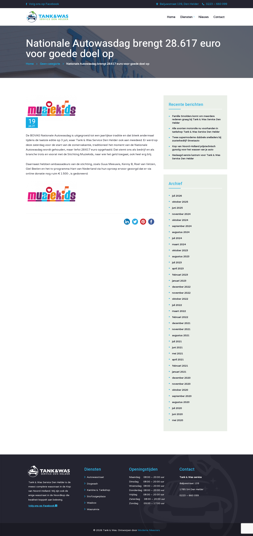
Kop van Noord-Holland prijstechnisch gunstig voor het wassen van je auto (193, 148)
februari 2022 (180, 317)
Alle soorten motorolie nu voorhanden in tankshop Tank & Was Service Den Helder (196, 130)
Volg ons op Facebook (44, 4)
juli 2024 (177, 238)
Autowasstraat (95, 477)
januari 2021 (179, 371)
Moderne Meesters (149, 530)
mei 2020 (177, 420)
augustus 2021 (180, 335)
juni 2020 (177, 414)
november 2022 (181, 292)
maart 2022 (179, 311)
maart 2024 (179, 244)
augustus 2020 (180, 402)
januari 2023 (179, 280)
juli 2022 (177, 305)
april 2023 (178, 268)
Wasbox (91, 502)
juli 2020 (177, 408)
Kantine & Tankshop (98, 490)
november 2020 (181, 383)
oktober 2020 (180, 389)
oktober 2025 (180, 201)
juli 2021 (177, 341)
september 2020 (182, 396)
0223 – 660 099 (216, 4)
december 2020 (181, 377)
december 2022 (181, 286)
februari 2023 (180, 274)
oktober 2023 (180, 250)
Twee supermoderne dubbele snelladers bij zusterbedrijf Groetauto (196, 139)
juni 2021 (177, 347)
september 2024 (182, 226)
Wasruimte (93, 509)
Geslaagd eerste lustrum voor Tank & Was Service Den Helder (196, 156)
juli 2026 (177, 195)
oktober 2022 (180, 298)
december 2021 (181, 323)
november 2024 (181, 214)
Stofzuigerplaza (96, 496)
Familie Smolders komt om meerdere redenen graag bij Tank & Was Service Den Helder (196, 119)
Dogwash (92, 483)
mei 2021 (177, 353)
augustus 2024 (180, 232)
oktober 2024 (180, 220)
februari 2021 (180, 365)
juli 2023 (177, 262)
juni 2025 (177, 207)
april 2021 (178, 359)
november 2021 (181, 329)
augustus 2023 (180, 256)
